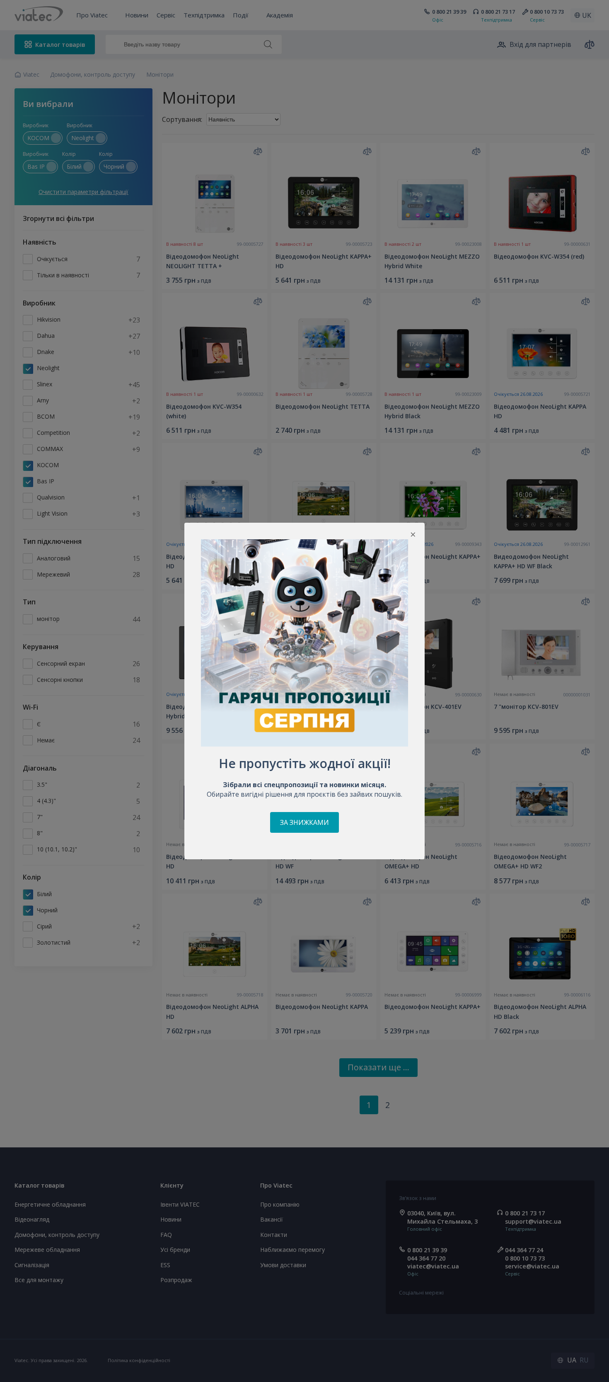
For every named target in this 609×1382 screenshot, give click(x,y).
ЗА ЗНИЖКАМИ (304, 822)
